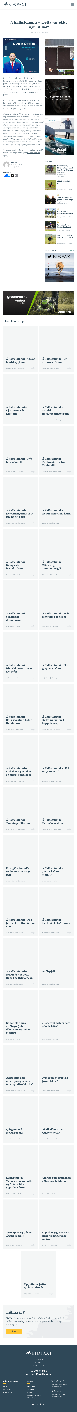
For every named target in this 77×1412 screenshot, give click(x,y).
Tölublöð (30, 1389)
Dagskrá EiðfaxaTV (34, 1395)
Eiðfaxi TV (31, 1392)
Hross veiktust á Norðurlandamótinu (65, 213)
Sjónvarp (6, 1389)
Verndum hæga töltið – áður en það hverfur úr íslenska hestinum (65, 169)
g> (46, 156)
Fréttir (5, 1386)
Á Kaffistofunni (8, 1392)
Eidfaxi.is (14, 4)
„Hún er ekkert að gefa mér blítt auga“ (65, 198)
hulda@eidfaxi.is (15, 167)
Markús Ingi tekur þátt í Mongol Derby (65, 236)
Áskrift (72, 250)
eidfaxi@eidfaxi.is (38, 1374)
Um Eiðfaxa (31, 1386)
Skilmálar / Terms (33, 1398)
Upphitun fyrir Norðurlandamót (64, 226)
